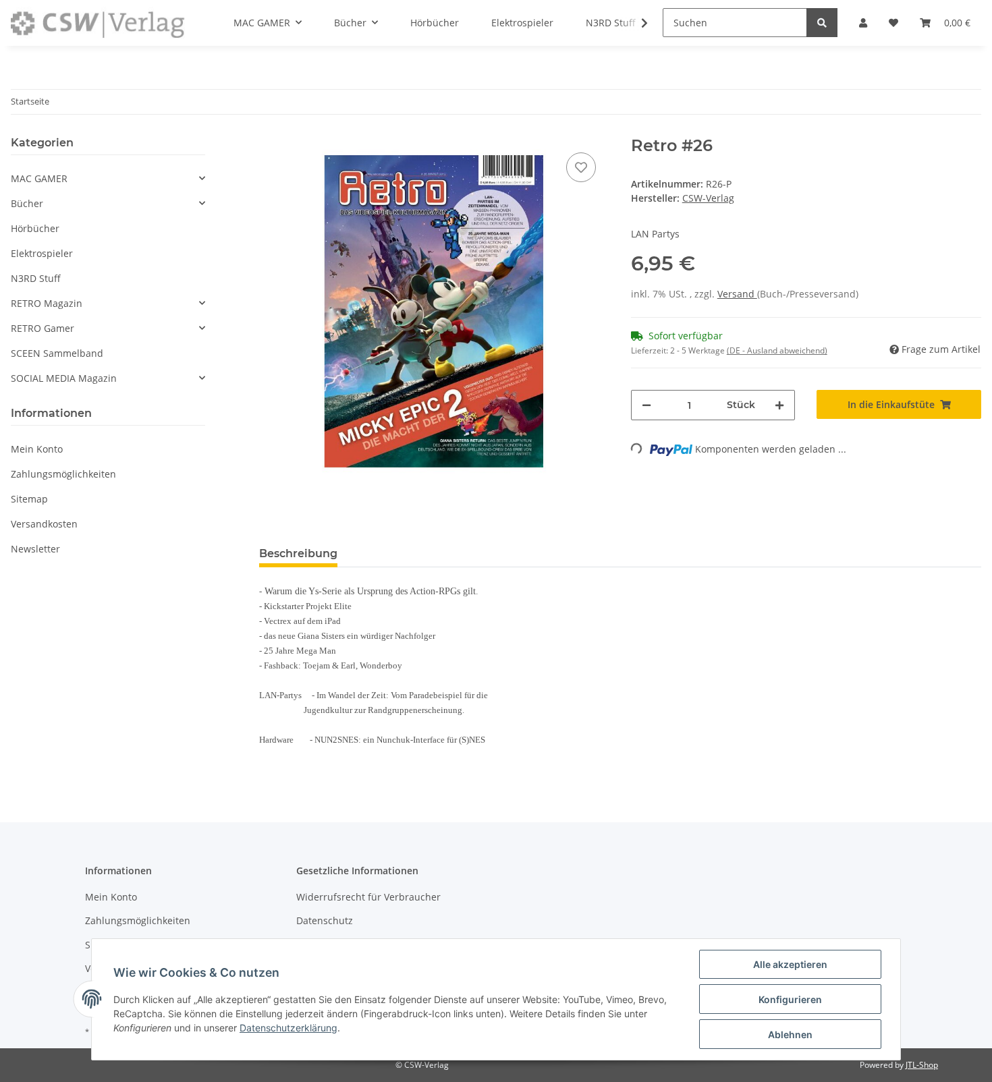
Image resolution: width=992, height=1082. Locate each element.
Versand (737, 293)
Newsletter (35, 548)
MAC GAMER (39, 178)
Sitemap (29, 498)
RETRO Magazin (46, 303)
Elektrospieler (42, 253)
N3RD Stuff (36, 278)
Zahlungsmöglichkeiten (63, 473)
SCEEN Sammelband (57, 353)
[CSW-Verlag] (98, 23)
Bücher (27, 203)
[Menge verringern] (646, 405)
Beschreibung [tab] (298, 553)
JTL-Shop (922, 1065)
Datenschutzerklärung (288, 1027)
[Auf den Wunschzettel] (581, 167)
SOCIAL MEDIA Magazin (64, 378)
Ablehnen (790, 1034)
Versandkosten (44, 523)
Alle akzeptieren (790, 964)
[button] (108, 178)
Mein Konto (37, 449)
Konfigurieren (790, 999)
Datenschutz (324, 920)
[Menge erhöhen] (779, 405)
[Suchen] (821, 22)
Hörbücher (35, 228)
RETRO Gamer (42, 328)
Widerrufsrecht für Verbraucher (368, 896)
